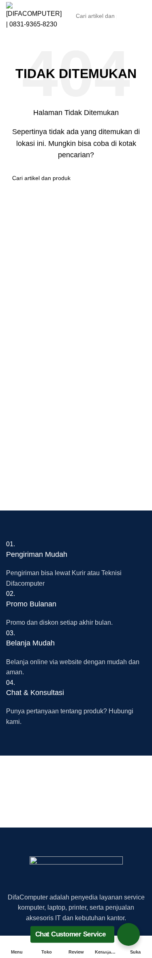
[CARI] (137, 15)
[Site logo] (34, 15)
